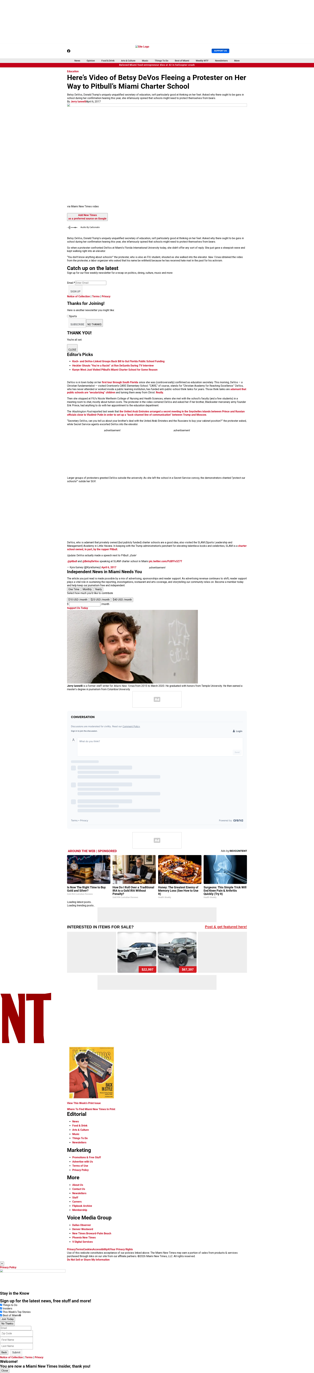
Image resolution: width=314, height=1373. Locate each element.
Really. (160, 392)
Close (4, 1370)
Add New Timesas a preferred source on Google (87, 217)
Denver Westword (82, 1229)
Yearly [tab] (98, 589)
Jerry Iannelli (78, 101)
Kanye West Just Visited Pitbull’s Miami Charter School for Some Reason (114, 369)
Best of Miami (182, 60)
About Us (77, 1184)
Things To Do (161, 60)
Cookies (88, 1249)
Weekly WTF (202, 60)
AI (108, 1249)
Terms (96, 296)
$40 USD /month (122, 599)
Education (73, 71)
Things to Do (10, 1305)
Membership (79, 1210)
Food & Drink (107, 60)
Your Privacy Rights (121, 1249)
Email (71, 282)
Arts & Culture (128, 60)
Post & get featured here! (226, 927)
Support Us (220, 50)
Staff (75, 1197)
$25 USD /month (100, 599)
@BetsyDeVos (90, 561)
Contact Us (78, 1189)
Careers (77, 1201)
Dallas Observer (81, 1225)
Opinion (91, 60)
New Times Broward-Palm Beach (91, 1233)
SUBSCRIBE (77, 324)
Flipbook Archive (82, 1205)
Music (145, 60)
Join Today (7, 1319)
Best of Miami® (12, 1315)
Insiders (7, 1308)
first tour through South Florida (120, 382)
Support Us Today (77, 608)
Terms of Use (80, 1165)
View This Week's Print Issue (84, 1103)
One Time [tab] (73, 589)
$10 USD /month (77, 599)
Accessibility (100, 1249)
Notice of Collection (78, 296)
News (77, 60)
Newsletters (221, 60)
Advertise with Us (82, 1161)
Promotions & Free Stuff (86, 1157)
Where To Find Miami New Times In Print (91, 1109)
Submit (16, 1352)
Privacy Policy (80, 1170)
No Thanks (7, 1323)
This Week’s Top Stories (17, 1312)
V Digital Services (82, 1241)
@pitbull (72, 561)
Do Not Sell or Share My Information (88, 1259)
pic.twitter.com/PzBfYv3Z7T (165, 561)
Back (4, 1352)
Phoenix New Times (84, 1237)
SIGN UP (75, 291)
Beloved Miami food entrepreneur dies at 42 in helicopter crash (157, 65)
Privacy (106, 296)
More (237, 60)
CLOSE (72, 349)
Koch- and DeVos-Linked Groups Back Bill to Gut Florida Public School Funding (118, 361)
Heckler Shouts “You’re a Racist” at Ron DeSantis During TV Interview (113, 365)
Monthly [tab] (87, 589)
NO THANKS (94, 324)
